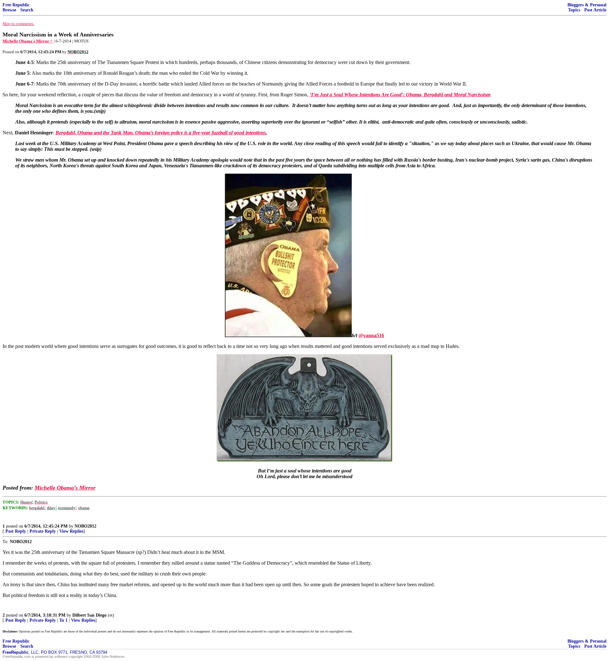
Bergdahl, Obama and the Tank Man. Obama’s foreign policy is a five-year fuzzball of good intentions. (161, 132)
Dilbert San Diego (89, 615)
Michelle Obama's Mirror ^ (28, 41)
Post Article (595, 10)
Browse (9, 10)
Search (26, 10)
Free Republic (16, 5)
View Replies (71, 531)
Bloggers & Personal (586, 5)
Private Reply (42, 531)
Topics (574, 10)
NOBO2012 (85, 526)
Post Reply (15, 531)
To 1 (63, 620)
